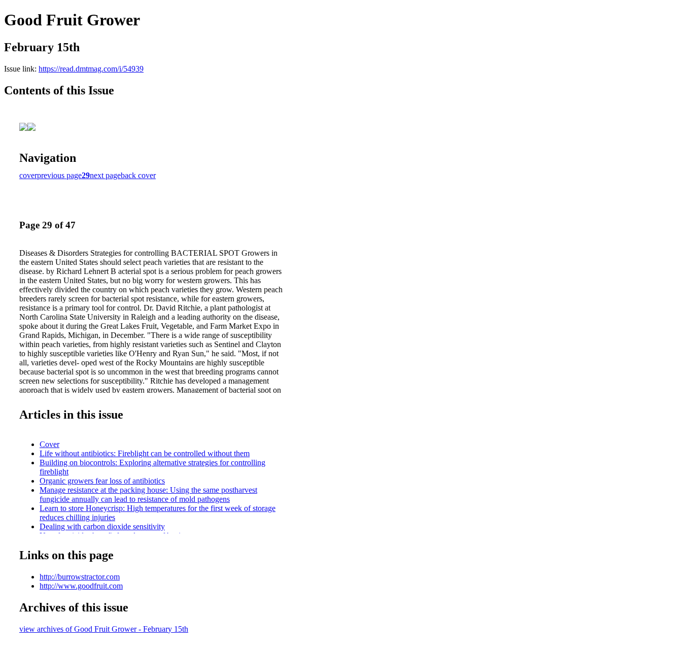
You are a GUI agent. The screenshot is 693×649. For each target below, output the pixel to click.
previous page (59, 175)
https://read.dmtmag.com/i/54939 (91, 68)
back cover (138, 175)
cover (28, 175)
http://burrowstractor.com (80, 576)
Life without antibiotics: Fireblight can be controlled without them (145, 453)
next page (105, 175)
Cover (49, 444)
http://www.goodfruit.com (81, 586)
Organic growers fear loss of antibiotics (102, 480)
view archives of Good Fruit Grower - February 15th (103, 629)
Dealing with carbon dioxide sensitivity (102, 526)
